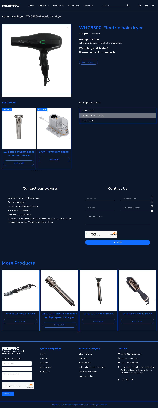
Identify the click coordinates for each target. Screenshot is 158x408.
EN (139, 6)
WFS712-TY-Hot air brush (137, 313)
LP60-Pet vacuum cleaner (54, 151)
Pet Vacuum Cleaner (88, 372)
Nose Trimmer (85, 363)
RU (146, 6)
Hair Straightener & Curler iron (92, 367)
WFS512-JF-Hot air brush (20, 313)
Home (31, 6)
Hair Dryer (17, 16)
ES (153, 6)
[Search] (128, 5)
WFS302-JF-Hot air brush (98, 313)
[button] (3, 137)
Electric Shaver (85, 354)
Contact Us (88, 6)
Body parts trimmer (87, 376)
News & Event (73, 6)
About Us (42, 6)
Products (57, 6)
